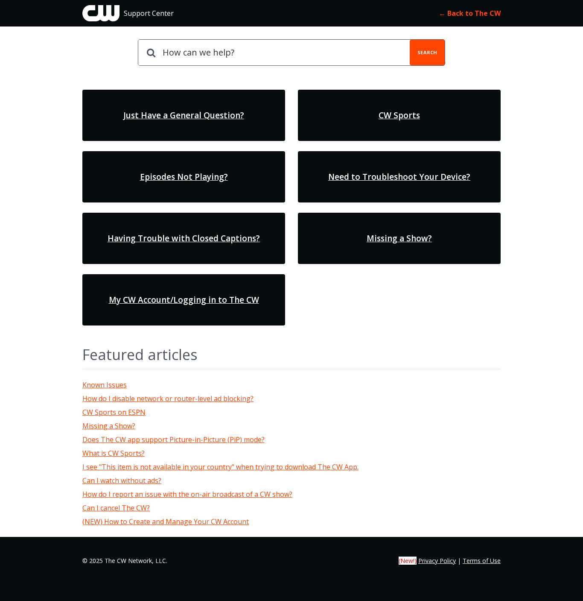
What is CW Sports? (113, 453)
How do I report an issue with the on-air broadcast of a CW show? (187, 494)
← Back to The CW (470, 13)
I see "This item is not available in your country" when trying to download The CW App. (220, 467)
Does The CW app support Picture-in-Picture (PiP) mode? (173, 439)
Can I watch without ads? (121, 480)
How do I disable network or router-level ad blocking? (168, 398)
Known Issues (104, 385)
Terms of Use (482, 561)
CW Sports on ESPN (114, 412)
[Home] (101, 13)
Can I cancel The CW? (116, 508)
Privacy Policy (437, 561)
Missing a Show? (108, 426)
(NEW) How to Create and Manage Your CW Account (165, 521)
